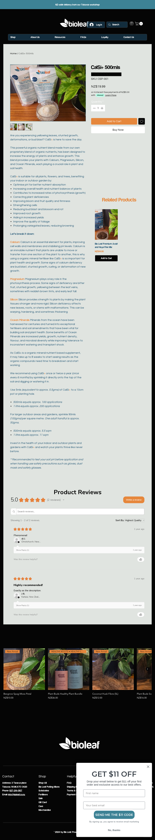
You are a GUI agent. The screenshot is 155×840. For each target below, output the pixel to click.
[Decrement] (94, 108)
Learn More (110, 95)
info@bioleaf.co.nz (16, 794)
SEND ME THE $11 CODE (114, 815)
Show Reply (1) (22, 550)
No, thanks (114, 830)
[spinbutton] (98, 108)
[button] (139, 23)
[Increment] (102, 108)
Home (13, 53)
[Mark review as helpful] (140, 559)
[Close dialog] (148, 766)
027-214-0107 (15, 790)
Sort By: (119, 520)
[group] (119, 235)
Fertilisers (43, 794)
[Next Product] (147, 669)
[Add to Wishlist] (141, 121)
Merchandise (45, 810)
